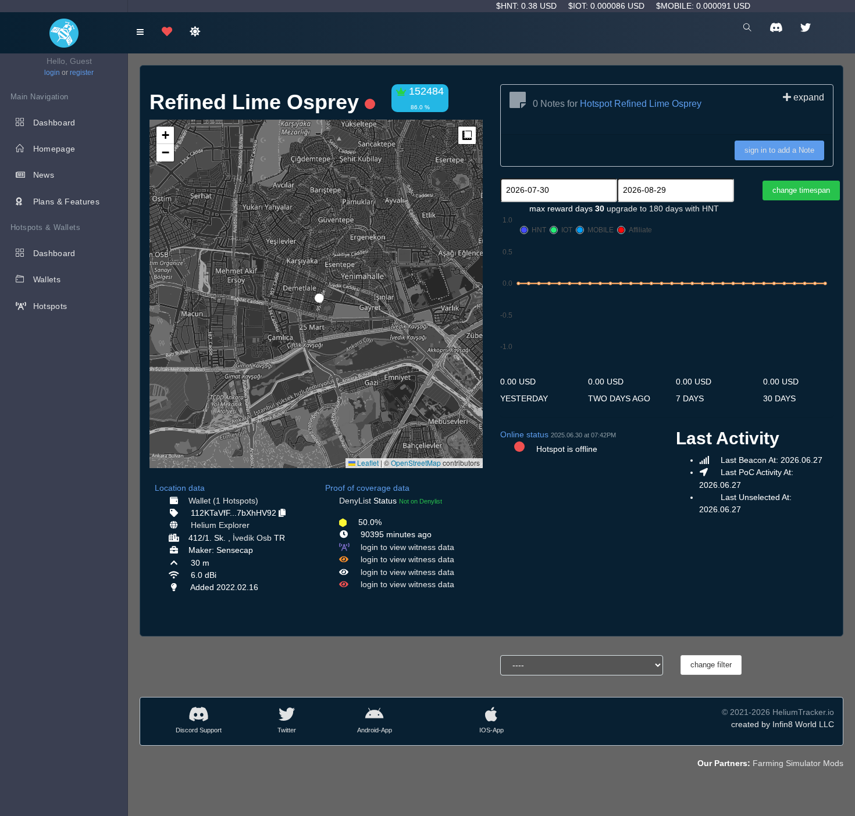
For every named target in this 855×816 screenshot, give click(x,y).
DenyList (355, 500)
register (82, 73)
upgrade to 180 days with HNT (663, 208)
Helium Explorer (220, 525)
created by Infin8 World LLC (782, 724)
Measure (467, 135)
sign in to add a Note (779, 150)
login (52, 73)
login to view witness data (407, 547)
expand (807, 97)
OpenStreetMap (416, 463)
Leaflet (367, 463)
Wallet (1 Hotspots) (223, 500)
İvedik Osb (252, 537)
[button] (315, 293)
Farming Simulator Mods (798, 763)
